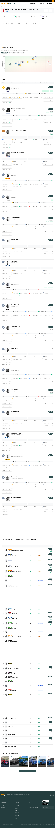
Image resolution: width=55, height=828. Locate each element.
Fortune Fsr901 (11, 726)
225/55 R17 (17, 806)
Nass (9, 52)
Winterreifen (41, 3)
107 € (50, 693)
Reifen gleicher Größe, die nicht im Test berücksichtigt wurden (30, 23)
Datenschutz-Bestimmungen (33, 807)
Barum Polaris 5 (14, 261)
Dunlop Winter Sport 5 (15, 217)
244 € (50, 554)
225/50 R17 (17, 805)
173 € (50, 87)
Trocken (13, 52)
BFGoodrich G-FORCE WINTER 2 (17, 152)
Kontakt (30, 800)
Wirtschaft (22, 52)
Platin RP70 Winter (11, 734)
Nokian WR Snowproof (12, 628)
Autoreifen (3, 805)
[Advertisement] (27, 35)
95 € (50, 477)
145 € (50, 684)
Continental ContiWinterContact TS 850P (15, 550)
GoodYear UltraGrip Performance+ (14, 555)
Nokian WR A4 (10, 681)
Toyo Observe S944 (15, 389)
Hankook (16, 819)
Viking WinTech (14, 476)
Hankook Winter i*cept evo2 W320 (14, 580)
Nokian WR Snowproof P (12, 623)
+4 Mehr (51, 637)
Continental (17, 812)
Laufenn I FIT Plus (14, 348)
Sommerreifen (33, 3)
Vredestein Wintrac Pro (15, 239)
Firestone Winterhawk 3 (12, 690)
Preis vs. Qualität (6, 23)
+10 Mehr (51, 572)
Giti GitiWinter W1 (11, 664)
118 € (50, 497)
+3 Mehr (51, 619)
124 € (50, 305)
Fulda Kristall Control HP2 (12, 613)
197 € (50, 564)
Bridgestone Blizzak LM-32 (13, 677)
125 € (50, 455)
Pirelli (16, 818)
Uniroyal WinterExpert (15, 326)
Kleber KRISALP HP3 (15, 304)
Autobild (4, 6)
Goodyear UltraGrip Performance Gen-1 (15, 561)
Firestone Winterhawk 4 (16, 497)
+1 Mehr (51, 551)
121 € (50, 411)
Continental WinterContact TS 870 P (18, 130)
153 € (50, 559)
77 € (50, 721)
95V (46, 221)
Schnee (18, 52)
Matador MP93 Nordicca (12, 718)
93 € (50, 729)
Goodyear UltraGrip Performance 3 (18, 108)
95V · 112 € (51, 393)
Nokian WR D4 (10, 576)
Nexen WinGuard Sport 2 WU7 (13, 668)
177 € (50, 635)
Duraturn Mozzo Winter (12, 746)
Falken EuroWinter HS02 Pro (16, 433)
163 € (50, 130)
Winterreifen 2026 (4, 802)
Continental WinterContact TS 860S (14, 636)
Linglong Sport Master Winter (13, 722)
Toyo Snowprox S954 (12, 632)
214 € (50, 239)
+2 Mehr (51, 567)
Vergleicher (3, 807)
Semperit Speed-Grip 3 (12, 609)
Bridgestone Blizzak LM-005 (16, 283)
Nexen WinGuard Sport (12, 673)
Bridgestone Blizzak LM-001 (13, 586)
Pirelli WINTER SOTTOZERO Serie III (14, 571)
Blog (29, 802)
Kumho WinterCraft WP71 (12, 641)
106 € (50, 717)
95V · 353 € (51, 221)
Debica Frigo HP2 (14, 455)
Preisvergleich (3, 808)
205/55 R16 (17, 800)
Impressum (30, 805)
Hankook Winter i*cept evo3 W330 (18, 195)
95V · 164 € (47, 112)
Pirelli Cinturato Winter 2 (16, 174)
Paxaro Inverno (14, 369)
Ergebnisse (14, 23)
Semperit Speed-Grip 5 (15, 411)
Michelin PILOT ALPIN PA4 (13, 566)
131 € (50, 196)
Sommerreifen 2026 (4, 800)
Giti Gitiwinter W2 (11, 695)
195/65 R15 (17, 803)
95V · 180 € (51, 112)
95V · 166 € (51, 134)
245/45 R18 (17, 808)
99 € (50, 667)
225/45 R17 (17, 802)
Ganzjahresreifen (50, 3)
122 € (50, 612)
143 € (50, 584)
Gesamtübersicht (4, 52)
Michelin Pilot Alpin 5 (15, 86)
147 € (50, 174)
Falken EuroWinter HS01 (12, 618)
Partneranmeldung (32, 804)
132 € (50, 152)
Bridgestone (17, 815)
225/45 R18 (9, 6)
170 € (50, 283)
